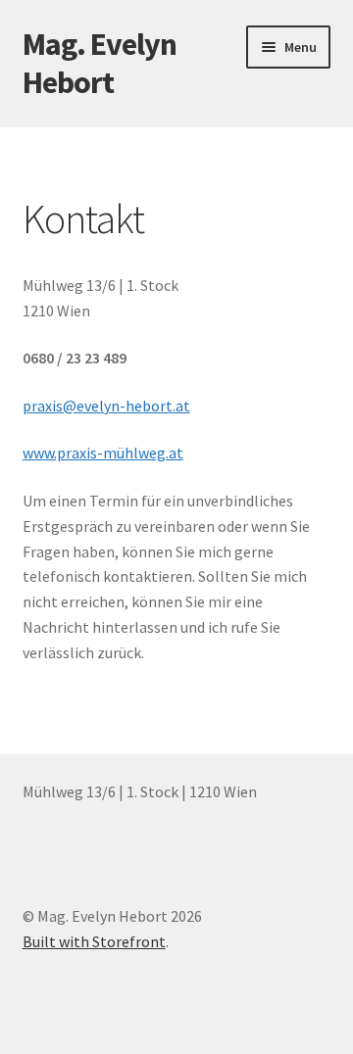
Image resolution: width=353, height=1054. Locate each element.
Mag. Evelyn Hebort (99, 63)
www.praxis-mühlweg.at (103, 452)
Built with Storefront (94, 941)
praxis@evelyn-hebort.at (106, 405)
